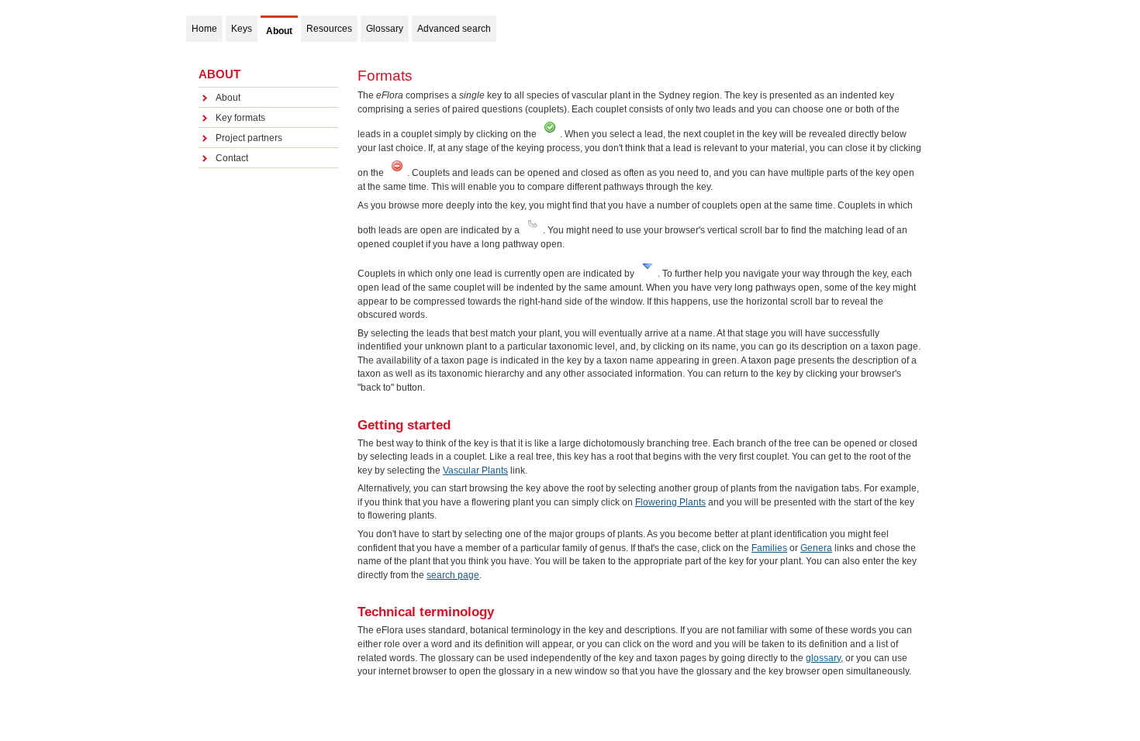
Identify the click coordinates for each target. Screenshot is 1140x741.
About (228, 97)
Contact (232, 158)
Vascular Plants (475, 470)
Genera (816, 548)
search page (453, 575)
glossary (823, 658)
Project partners (249, 138)
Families (769, 548)
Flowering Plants (670, 502)
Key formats (240, 117)
